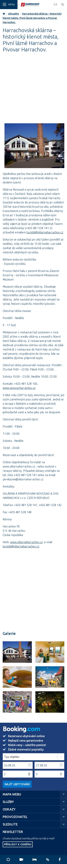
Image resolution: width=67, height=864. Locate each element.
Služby (8, 802)
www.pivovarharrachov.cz (19, 388)
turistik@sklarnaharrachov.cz (45, 232)
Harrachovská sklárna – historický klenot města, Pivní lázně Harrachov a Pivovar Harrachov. (32, 18)
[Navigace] (9, 4)
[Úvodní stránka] (36, 4)
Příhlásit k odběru (17, 844)
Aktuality (13, 13)
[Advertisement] (33, 89)
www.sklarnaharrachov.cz (26, 542)
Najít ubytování (17, 784)
